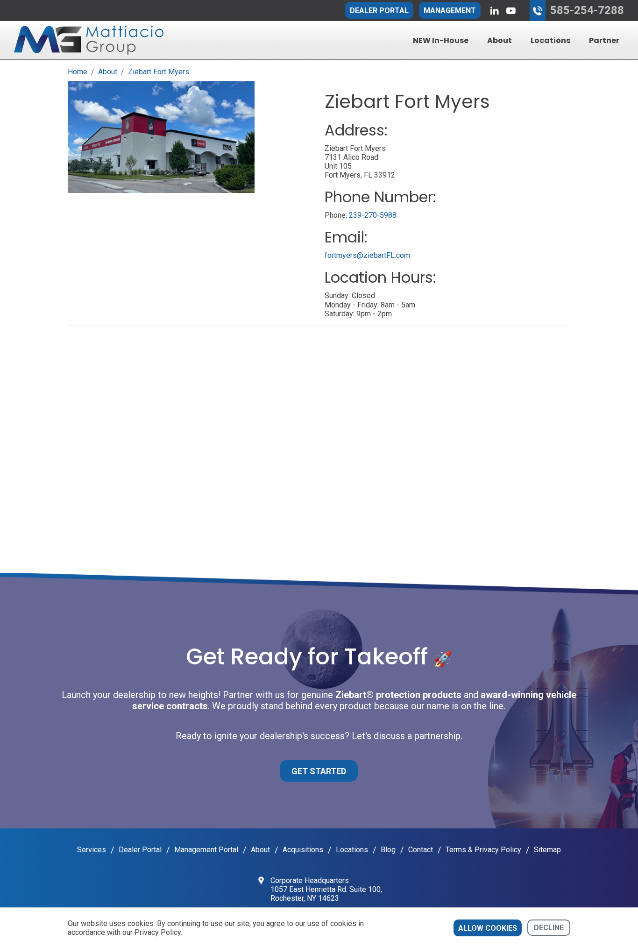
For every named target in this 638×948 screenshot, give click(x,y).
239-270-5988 (373, 215)
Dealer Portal (379, 10)
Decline (549, 927)
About (499, 40)
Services (91, 849)
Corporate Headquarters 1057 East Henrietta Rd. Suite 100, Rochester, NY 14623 (326, 889)
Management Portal (206, 849)
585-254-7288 (587, 10)
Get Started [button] (318, 771)
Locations (550, 40)
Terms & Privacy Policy (483, 849)
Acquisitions (303, 849)
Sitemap (547, 849)
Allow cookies (487, 928)
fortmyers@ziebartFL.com (367, 255)
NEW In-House (440, 40)
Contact (420, 849)
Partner (604, 40)
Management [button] (450, 10)
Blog (388, 849)
